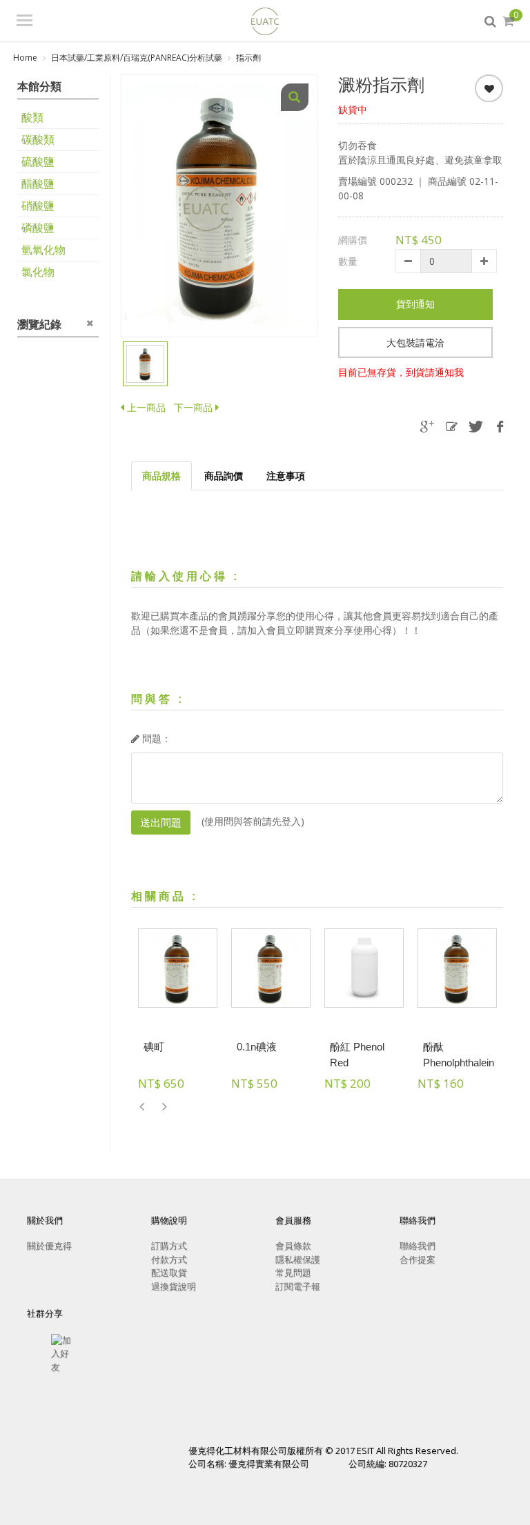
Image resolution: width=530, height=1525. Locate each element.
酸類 (32, 117)
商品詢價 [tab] (223, 475)
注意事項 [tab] (285, 475)
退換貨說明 (173, 1286)
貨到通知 (415, 303)
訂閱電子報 (297, 1286)
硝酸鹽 (38, 205)
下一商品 (193, 407)
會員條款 (293, 1245)
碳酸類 (38, 139)
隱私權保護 (297, 1259)
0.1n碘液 (257, 1047)
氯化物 (38, 271)
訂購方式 (169, 1245)
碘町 (154, 1047)
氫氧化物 (43, 249)
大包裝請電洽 (415, 342)
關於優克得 (49, 1245)
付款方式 (169, 1259)
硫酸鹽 (38, 161)
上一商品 (145, 407)
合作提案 (417, 1259)
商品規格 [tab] (161, 475)
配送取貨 (169, 1272)
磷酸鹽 (38, 227)
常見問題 (293, 1272)
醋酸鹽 (38, 183)
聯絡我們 (417, 1245)
